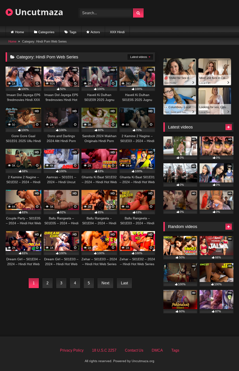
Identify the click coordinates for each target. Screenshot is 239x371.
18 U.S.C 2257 (104, 350)
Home (19, 32)
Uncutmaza (38, 12)
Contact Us (134, 350)
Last (124, 283)
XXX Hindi (117, 32)
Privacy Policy (72, 350)
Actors (95, 32)
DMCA (157, 350)
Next (105, 283)
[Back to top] (224, 357)
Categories (46, 32)
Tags (72, 32)
